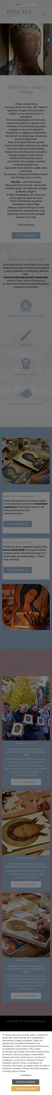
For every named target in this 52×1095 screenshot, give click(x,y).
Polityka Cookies (25, 1082)
